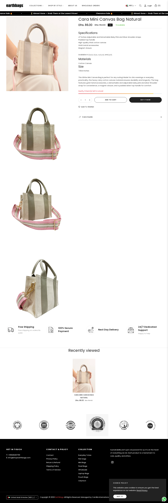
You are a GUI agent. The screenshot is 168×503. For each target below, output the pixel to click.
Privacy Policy (51, 459)
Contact (50, 455)
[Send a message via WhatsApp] (164, 499)
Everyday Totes (84, 455)
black (90, 54)
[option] (37, 54)
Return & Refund (53, 462)
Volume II (82, 480)
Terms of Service (53, 470)
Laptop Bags (83, 473)
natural (101, 54)
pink (110, 54)
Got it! (120, 496)
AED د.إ (131, 5)
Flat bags (82, 459)
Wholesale (82, 470)
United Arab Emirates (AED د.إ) (23, 497)
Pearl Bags (82, 466)
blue (95, 54)
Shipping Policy (52, 466)
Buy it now (145, 100)
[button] (140, 5)
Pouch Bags (83, 477)
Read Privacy (142, 490)
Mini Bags (82, 462)
